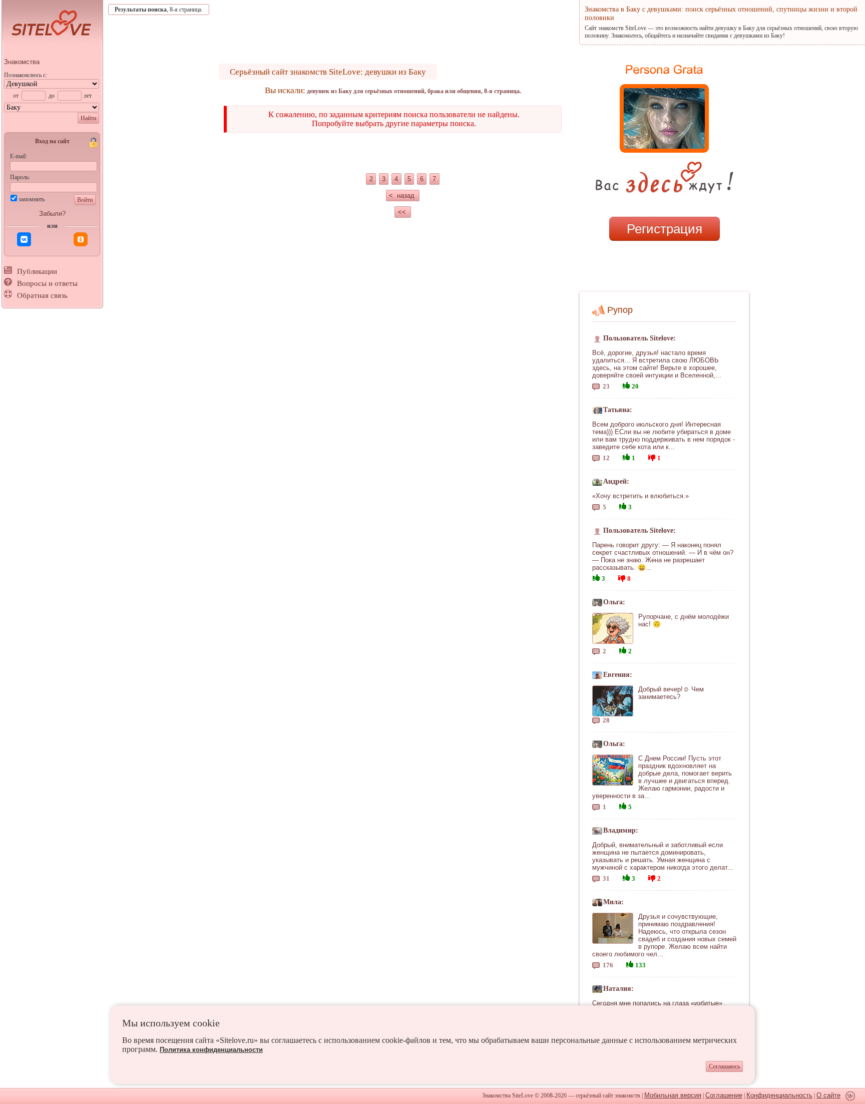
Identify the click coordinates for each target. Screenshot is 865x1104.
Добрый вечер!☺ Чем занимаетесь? (671, 692)
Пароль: (20, 177)
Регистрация (664, 228)
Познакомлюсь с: (25, 75)
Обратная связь (42, 295)
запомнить (32, 199)
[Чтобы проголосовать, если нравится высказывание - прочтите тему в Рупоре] (626, 384)
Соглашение (723, 1095)
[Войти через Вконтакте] (24, 239)
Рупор (620, 310)
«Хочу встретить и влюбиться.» (640, 496)
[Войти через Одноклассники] (81, 239)
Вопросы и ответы (47, 283)
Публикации (37, 271)
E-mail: (18, 156)
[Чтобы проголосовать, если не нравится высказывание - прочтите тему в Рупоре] (652, 456)
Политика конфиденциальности (211, 1049)
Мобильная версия (672, 1095)
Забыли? (52, 213)
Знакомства (22, 62)
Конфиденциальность (779, 1095)
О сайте (828, 1095)
